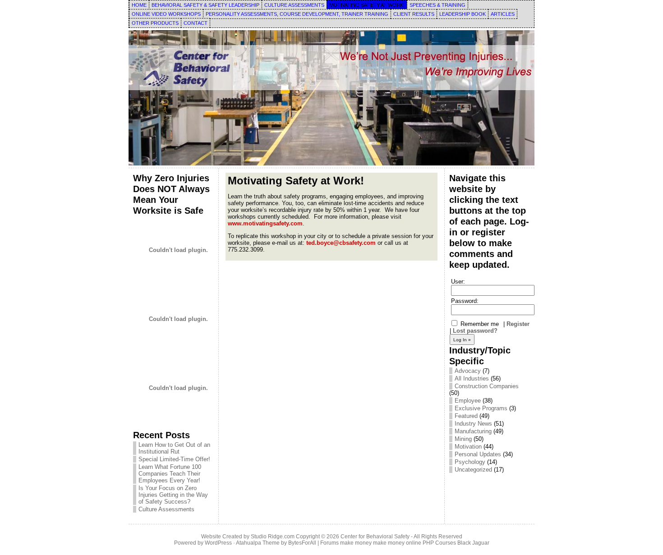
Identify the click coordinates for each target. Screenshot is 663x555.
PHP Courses (439, 543)
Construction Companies (487, 386)
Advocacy (468, 370)
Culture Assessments (294, 5)
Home (139, 5)
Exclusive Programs (481, 408)
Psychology (470, 462)
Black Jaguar (473, 543)
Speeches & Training (437, 5)
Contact (195, 23)
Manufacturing (473, 431)
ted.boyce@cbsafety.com (341, 242)
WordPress (218, 543)
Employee (468, 400)
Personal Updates (478, 454)
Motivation (468, 446)
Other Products (155, 23)
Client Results (413, 14)
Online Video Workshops (166, 14)
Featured (466, 416)
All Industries (472, 378)
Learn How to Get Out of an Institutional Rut (174, 448)
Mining (463, 439)
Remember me (479, 324)
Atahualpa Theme (258, 543)
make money (356, 543)
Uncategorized (473, 469)
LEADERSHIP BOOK (462, 14)
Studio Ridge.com (273, 536)
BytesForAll (302, 543)
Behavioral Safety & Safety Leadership (205, 5)
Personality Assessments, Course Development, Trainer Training (297, 14)
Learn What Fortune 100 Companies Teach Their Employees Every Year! (169, 473)
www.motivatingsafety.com (265, 223)
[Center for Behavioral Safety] (331, 97)
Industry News (473, 423)
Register (517, 324)
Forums (329, 543)
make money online (397, 543)
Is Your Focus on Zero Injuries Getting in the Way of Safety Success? (173, 495)
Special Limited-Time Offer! (174, 459)
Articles (503, 14)
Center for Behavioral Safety (375, 536)
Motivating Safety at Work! (367, 5)
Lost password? (475, 330)
